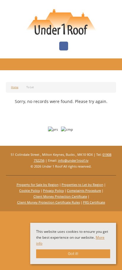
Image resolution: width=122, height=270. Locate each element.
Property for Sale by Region (38, 184)
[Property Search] (111, 65)
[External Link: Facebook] (63, 46)
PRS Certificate (94, 202)
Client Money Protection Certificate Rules (48, 202)
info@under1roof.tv (73, 160)
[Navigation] (11, 65)
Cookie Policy (29, 190)
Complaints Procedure (84, 190)
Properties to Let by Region (82, 184)
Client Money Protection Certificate (60, 196)
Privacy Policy (53, 190)
